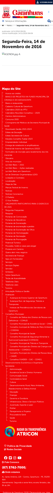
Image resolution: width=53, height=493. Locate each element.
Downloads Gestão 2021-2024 (18, 129)
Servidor (9, 269)
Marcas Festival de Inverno (16, 188)
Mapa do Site (10, 184)
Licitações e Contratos (14, 178)
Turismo (8, 288)
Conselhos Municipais (14, 314)
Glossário (9, 158)
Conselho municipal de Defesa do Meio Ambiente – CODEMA (31, 328)
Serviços (9, 262)
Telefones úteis (11, 285)
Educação (14, 392)
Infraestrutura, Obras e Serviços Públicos (27, 402)
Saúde (12, 418)
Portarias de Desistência (15, 220)
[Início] (3, 25)
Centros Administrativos (15, 116)
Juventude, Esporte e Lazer (21, 405)
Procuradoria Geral (18, 415)
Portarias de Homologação (16, 233)
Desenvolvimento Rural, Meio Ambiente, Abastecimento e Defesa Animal (26, 387)
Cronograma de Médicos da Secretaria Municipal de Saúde (27, 124)
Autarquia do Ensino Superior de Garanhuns (28, 298)
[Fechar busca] (49, 21)
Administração (16, 369)
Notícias (10, 25)
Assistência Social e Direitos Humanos (26, 372)
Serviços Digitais (12, 265)
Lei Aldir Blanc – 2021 (14, 165)
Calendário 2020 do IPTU (16, 110)
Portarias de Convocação (16, 217)
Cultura (13, 382)
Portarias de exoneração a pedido (19, 226)
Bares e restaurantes (14, 103)
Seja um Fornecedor (14, 259)
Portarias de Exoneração (15, 223)
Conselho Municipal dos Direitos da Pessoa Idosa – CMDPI (30, 354)
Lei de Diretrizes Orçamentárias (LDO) (21, 175)
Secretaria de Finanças (14, 256)
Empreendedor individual (16, 142)
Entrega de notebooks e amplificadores (22, 145)
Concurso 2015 (12, 119)
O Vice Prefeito (11, 201)
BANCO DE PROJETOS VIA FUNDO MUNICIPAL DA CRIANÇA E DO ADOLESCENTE (26, 98)
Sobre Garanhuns (12, 275)
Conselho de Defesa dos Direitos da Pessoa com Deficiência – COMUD (30, 319)
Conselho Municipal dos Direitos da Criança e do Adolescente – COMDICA (30, 348)
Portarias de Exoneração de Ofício (20, 230)
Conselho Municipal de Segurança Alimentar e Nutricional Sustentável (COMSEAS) (29, 338)
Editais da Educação (13, 132)
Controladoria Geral (18, 379)
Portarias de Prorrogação (16, 239)
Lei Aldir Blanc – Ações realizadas (19, 168)
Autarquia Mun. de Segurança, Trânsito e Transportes (26, 302)
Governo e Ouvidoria (19, 398)
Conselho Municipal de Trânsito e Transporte (29, 343)
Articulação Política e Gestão (17, 291)
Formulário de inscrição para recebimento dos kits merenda (26, 153)
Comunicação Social (18, 376)
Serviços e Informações (15, 21)
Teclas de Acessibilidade (15, 278)
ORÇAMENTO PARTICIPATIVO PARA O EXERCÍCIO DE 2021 (26, 205)
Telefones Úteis (11, 282)
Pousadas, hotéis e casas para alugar (20, 246)
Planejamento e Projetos (20, 411)
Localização (10, 181)
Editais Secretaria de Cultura (17, 136)
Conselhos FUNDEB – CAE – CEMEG (26, 359)
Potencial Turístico (13, 243)
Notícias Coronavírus (14, 194)
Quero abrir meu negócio (16, 252)
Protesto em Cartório (14, 249)
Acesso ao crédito (13, 93)
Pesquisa (9, 214)
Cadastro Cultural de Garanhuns (18, 106)
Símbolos (9, 272)
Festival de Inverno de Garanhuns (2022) (22, 149)
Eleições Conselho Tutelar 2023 (19, 139)
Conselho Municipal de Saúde (22, 334)
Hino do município (13, 162)
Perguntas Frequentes (14, 210)
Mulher (13, 408)
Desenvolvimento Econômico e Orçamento (24, 363)
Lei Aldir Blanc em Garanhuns (17, 171)
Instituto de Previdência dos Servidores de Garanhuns (27, 309)
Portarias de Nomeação (15, 236)
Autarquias (9, 295)
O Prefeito (9, 197)
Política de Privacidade (19, 446)
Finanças (13, 395)
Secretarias (9, 366)
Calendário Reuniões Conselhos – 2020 (22, 113)
